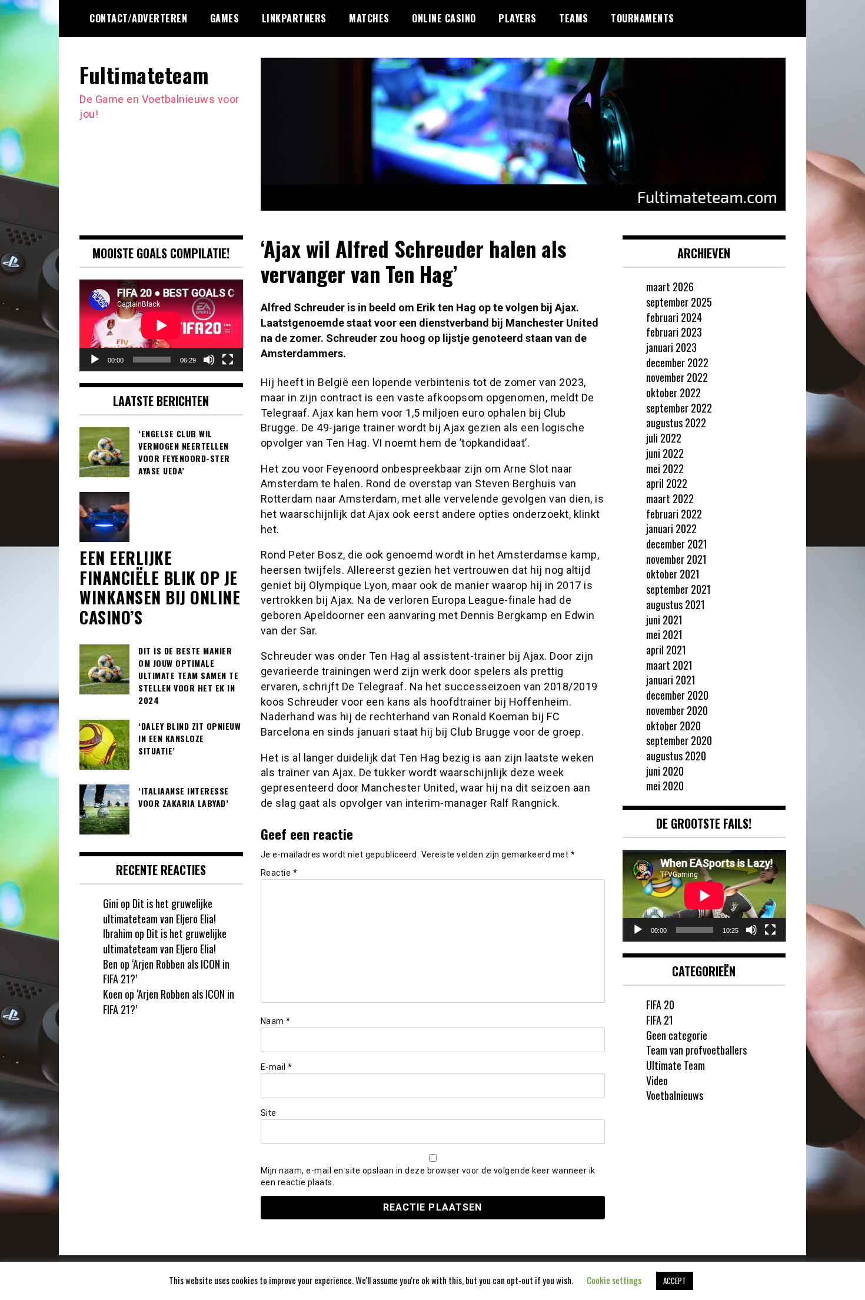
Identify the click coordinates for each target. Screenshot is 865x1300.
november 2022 (677, 377)
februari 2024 (674, 317)
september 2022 (679, 407)
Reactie (279, 872)
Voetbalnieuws (674, 1095)
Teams (573, 18)
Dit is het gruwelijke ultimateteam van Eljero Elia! (159, 911)
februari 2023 (674, 332)
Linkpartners (294, 18)
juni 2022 (665, 453)
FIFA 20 (660, 1004)
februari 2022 (674, 513)
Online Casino (444, 18)
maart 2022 (670, 498)
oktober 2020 (673, 725)
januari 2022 (671, 528)
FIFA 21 (659, 1020)
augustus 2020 (676, 755)
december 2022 (677, 362)
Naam (276, 1021)
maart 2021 (669, 665)
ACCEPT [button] (674, 1280)
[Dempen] (209, 359)
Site (269, 1113)
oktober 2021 (673, 573)
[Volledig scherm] (228, 359)
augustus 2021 (675, 604)
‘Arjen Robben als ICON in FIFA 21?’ (166, 971)
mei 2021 (664, 634)
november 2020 (677, 710)
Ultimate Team (675, 1065)
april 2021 (666, 649)
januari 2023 (671, 347)
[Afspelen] (95, 359)
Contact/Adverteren (138, 18)
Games (224, 18)
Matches (369, 18)
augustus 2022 (676, 422)
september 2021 (678, 589)
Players (517, 18)
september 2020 (679, 740)
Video (657, 1080)
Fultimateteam (144, 74)
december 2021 (676, 543)
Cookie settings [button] (614, 1280)
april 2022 (666, 483)
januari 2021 (671, 679)
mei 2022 (665, 468)
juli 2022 (663, 437)
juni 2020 (665, 771)
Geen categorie (676, 1035)
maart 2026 (670, 286)
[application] (161, 325)
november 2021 (676, 559)
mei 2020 (665, 785)
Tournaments (642, 18)
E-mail (276, 1067)
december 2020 (677, 695)
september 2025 (679, 302)
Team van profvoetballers (696, 1050)
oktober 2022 (673, 392)
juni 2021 (664, 619)
